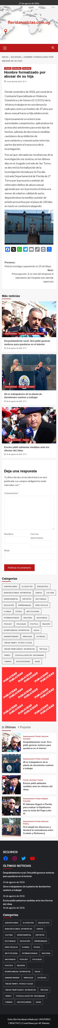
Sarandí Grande (11, 636)
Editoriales (41, 599)
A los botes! (27, 586)
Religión (46, 624)
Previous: (28, 264)
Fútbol (18, 611)
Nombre (8, 533)
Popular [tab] (25, 727)
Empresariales (24, 605)
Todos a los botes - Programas (29, 655)
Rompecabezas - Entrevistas (16, 630)
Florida (8, 68)
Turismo (8, 661)
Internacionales (11, 618)
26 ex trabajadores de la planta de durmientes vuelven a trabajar (38, 765)
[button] (5, 47)
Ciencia (38, 593)
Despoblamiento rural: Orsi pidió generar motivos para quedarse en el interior (37, 745)
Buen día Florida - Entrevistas (17, 593)
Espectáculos (41, 605)
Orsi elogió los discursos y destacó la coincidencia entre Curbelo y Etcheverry (38, 830)
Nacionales (42, 618)
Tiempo (26, 440)
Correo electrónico (36, 535)
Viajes (37, 661)
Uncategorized (23, 661)
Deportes (26, 599)
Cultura (50, 593)
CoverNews (28, 1023)
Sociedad (26, 68)
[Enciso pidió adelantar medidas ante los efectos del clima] (29, 425)
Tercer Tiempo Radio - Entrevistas (19, 649)
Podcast (8, 624)
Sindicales (27, 636)
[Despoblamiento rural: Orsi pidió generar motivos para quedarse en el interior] (29, 319)
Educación (9, 605)
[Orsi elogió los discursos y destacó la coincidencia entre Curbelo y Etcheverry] (11, 827)
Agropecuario (10, 586)
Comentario (11, 493)
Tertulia (43, 649)
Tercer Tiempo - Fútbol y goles (18, 643)
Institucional (32, 611)
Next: (33, 276)
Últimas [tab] (10, 727)
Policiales (17, 68)
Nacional (30, 333)
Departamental (11, 333)
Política (34, 624)
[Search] (53, 47)
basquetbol (42, 586)
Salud (36, 630)
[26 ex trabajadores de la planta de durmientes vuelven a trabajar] (29, 372)
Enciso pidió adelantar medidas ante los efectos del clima (37, 786)
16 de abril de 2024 (14, 81)
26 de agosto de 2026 (14, 348)
